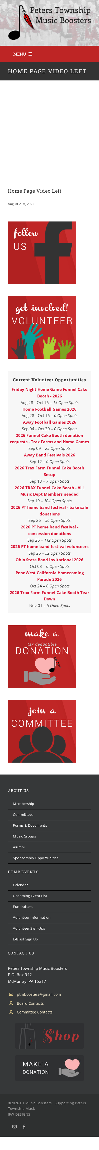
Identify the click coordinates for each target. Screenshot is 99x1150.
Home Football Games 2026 (49, 409)
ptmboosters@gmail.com (39, 994)
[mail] (14, 1127)
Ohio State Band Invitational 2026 (49, 559)
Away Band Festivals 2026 (49, 455)
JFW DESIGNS (19, 1114)
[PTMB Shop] (49, 1024)
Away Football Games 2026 (49, 422)
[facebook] (24, 1127)
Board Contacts (30, 1003)
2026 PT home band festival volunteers (49, 546)
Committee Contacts (35, 1012)
